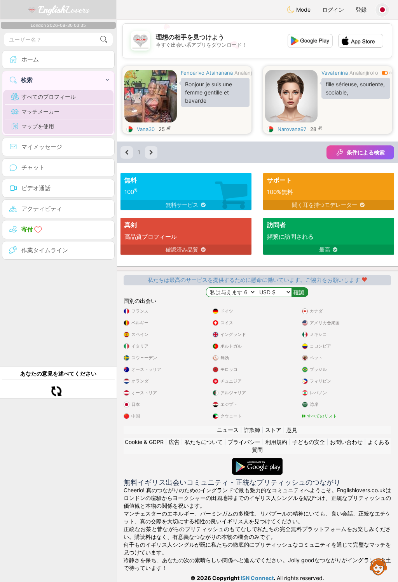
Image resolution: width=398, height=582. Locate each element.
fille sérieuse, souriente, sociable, (355, 88)
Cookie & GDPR (144, 442)
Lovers (63, 10)
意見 (291, 429)
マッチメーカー (40, 111)
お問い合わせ (346, 442)
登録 (361, 9)
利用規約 (276, 442)
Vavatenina (334, 73)
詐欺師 (252, 429)
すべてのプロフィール (48, 96)
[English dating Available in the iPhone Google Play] (257, 461)
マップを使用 (37, 126)
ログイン (333, 9)
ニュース (228, 429)
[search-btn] (104, 39)
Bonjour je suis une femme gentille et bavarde (208, 92)
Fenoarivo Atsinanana (207, 73)
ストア (273, 429)
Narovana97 (292, 129)
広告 (174, 442)
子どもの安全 (308, 442)
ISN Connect (257, 578)
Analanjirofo (248, 73)
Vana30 (146, 129)
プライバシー (244, 442)
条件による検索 (366, 152)
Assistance (378, 566)
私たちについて (204, 442)
